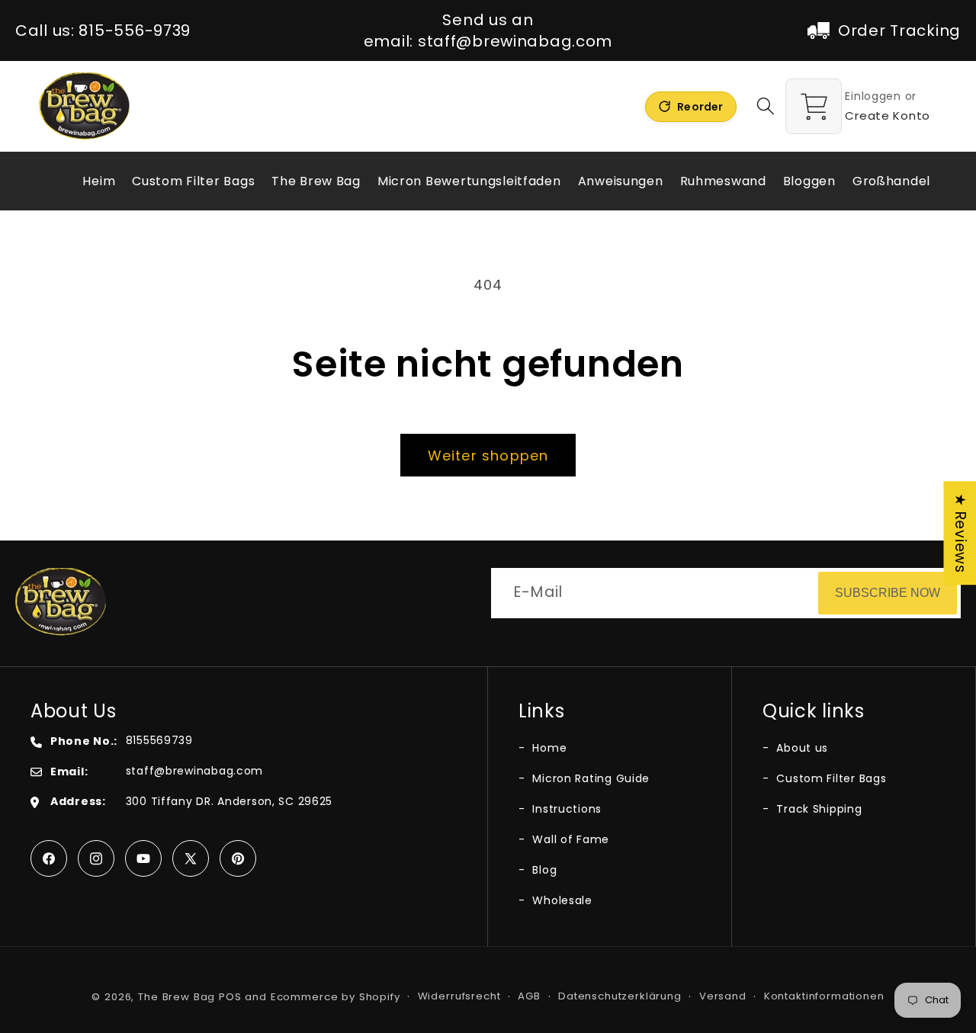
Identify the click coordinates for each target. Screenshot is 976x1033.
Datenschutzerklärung (620, 996)
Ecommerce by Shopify (335, 997)
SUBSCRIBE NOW (887, 592)
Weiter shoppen (488, 455)
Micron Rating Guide (589, 778)
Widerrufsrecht (459, 996)
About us (800, 748)
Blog (543, 869)
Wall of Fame (569, 839)
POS (230, 997)
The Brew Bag (176, 997)
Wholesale (560, 900)
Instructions (565, 808)
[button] (766, 106)
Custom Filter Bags (829, 778)
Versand (722, 996)
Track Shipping (817, 808)
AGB (529, 996)
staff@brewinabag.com (515, 41)
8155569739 (159, 740)
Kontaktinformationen (824, 996)
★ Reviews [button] (960, 533)
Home (548, 748)
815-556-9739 (135, 30)
